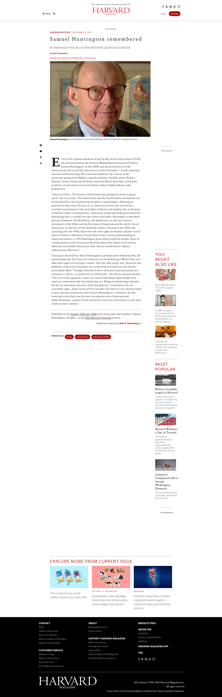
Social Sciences (82, 337)
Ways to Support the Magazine (103, 654)
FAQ (140, 652)
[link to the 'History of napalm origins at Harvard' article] (166, 380)
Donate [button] (174, 13)
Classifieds (143, 633)
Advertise (145, 629)
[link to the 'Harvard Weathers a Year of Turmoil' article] (166, 420)
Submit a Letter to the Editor (53, 639)
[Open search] (54, 14)
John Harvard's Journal (98, 317)
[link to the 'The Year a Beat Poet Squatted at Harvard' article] (166, 301)
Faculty (69, 337)
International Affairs (101, 337)
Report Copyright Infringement (171, 691)
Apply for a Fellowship (49, 643)
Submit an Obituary (48, 635)
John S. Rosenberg (59, 53)
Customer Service (51, 650)
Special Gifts (94, 650)
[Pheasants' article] (166, 466)
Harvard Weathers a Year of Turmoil (166, 430)
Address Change (46, 654)
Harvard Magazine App (153, 646)
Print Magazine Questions (51, 666)
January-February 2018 (75, 58)
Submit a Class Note (48, 631)
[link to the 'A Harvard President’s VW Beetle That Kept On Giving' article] (166, 275)
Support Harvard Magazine (106, 638)
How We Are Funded (98, 646)
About (92, 623)
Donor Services (46, 662)
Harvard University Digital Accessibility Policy (137, 691)
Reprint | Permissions (49, 658)
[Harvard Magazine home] (111, 11)
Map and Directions (97, 627)
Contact (44, 623)
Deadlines (143, 641)
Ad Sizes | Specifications (149, 637)
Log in (163, 14)
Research (139, 591)
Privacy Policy (95, 631)
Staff (41, 627)
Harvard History (60, 32)
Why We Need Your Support (102, 658)
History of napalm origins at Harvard (166, 391)
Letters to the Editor (104, 591)
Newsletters (147, 623)
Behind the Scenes (97, 642)
